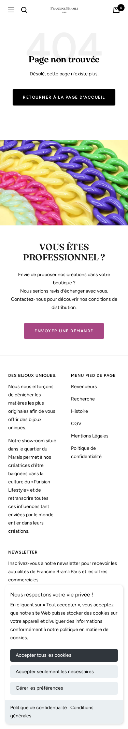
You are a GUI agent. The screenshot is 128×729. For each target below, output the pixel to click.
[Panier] (116, 10)
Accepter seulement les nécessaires (55, 672)
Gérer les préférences (39, 688)
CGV (76, 424)
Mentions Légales (90, 436)
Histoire (79, 411)
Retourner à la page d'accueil (64, 97)
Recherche (83, 399)
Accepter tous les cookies (43, 655)
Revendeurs (84, 387)
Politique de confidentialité (38, 708)
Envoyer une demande (64, 331)
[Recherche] (24, 10)
